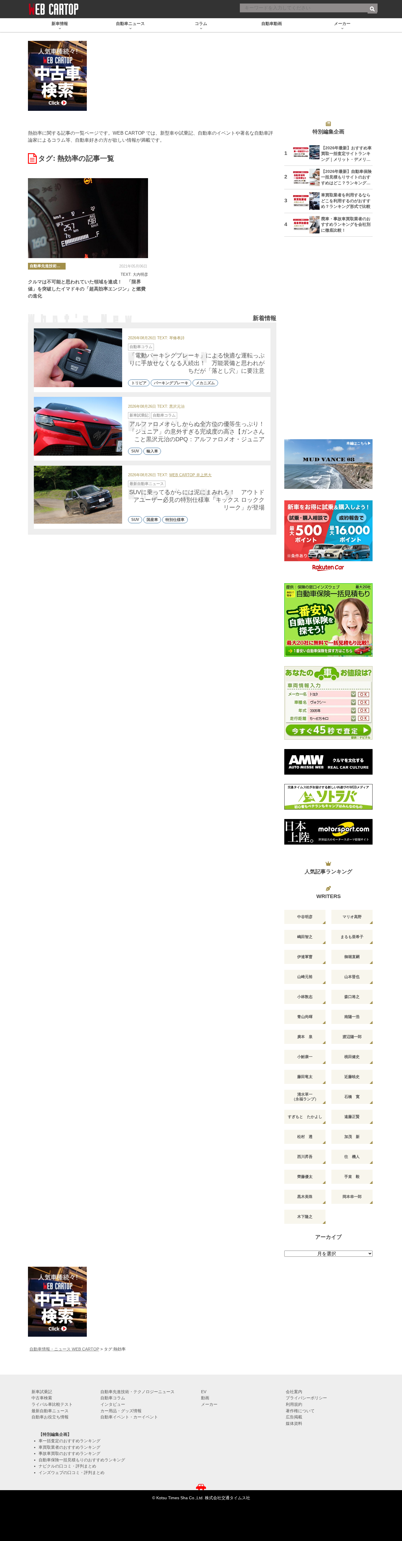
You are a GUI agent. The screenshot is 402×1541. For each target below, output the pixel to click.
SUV (135, 451)
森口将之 (352, 997)
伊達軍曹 (305, 957)
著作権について (300, 1410)
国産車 (152, 519)
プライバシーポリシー (306, 1397)
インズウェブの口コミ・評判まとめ (71, 1472)
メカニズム (205, 383)
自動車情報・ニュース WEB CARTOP (64, 1349)
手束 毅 (352, 1176)
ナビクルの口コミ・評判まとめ (67, 1466)
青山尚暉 (305, 1016)
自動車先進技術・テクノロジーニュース (48, 266)
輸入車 (152, 451)
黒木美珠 (305, 1196)
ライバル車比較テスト (52, 1404)
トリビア (139, 383)
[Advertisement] (328, 341)
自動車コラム (140, 347)
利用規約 (294, 1404)
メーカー (209, 1404)
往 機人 (352, 1156)
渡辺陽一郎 (352, 1036)
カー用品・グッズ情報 (121, 1410)
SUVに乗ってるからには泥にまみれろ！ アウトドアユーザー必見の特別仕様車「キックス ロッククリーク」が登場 (197, 500)
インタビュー (112, 1404)
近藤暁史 (352, 1076)
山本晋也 (352, 977)
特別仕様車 (175, 519)
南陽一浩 (352, 1016)
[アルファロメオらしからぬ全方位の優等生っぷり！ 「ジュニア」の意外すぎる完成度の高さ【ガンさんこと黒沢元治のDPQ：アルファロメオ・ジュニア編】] (78, 426)
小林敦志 (305, 997)
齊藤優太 (305, 1176)
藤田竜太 (305, 1076)
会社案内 (294, 1391)
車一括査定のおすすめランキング (69, 1440)
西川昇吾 (305, 1156)
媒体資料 (294, 1423)
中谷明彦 (305, 917)
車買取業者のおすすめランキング (69, 1447)
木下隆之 (305, 1216)
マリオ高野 (352, 917)
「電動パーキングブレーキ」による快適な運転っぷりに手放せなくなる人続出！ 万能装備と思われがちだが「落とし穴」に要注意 (197, 363)
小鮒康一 (305, 1056)
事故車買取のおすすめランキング (69, 1453)
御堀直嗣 (352, 957)
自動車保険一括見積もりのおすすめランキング (82, 1460)
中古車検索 (41, 1397)
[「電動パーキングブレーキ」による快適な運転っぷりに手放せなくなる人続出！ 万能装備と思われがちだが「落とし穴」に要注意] (78, 357)
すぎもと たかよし (305, 1116)
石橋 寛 (352, 1096)
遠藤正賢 (352, 1116)
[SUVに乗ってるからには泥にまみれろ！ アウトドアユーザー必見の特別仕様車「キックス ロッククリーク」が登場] (78, 494)
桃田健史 (352, 1056)
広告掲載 (294, 1417)
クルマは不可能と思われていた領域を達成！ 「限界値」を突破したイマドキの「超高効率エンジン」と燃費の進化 (87, 288)
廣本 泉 (305, 1036)
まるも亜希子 (351, 937)
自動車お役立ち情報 (50, 1417)
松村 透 (305, 1136)
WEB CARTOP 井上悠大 (190, 475)
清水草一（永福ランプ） (305, 1096)
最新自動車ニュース (146, 484)
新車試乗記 (139, 415)
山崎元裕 (305, 977)
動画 (205, 1397)
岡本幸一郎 (352, 1196)
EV (203, 1391)
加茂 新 (352, 1136)
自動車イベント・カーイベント (129, 1417)
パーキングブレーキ (171, 383)
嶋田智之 (305, 937)
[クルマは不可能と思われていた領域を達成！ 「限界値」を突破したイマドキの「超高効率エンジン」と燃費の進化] (88, 218)
